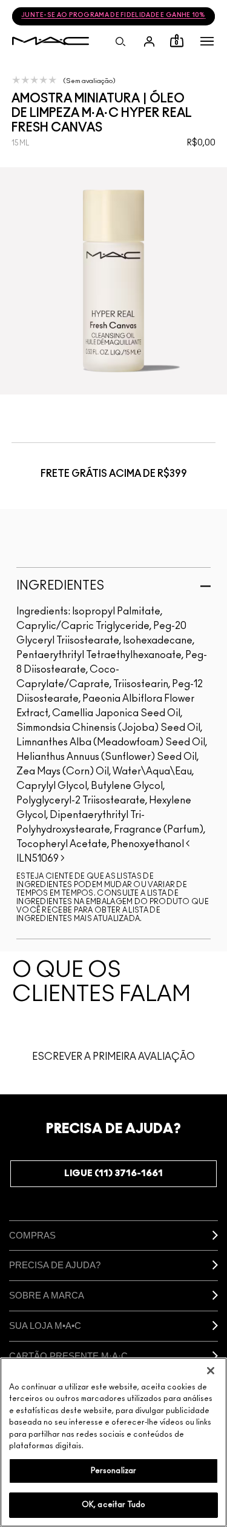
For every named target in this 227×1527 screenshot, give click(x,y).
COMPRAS (32, 1235)
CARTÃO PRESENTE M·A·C (68, 1356)
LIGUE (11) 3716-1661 (113, 1173)
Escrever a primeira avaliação (113, 1057)
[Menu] (207, 41)
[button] (207, 41)
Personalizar (114, 1471)
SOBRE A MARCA (46, 1295)
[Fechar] (210, 1370)
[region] (113, 1442)
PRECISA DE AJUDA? (54, 1265)
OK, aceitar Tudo (113, 1505)
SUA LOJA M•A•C (45, 1325)
